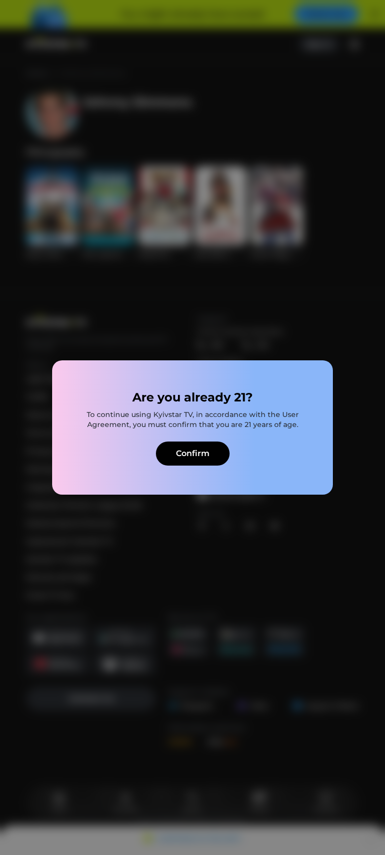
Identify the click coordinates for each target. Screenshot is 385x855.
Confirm (193, 453)
